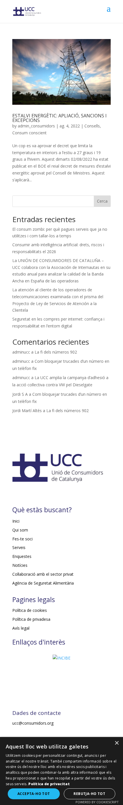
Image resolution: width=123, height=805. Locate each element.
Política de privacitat (49, 783)
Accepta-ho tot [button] (33, 793)
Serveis (18, 547)
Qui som (20, 530)
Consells (92, 126)
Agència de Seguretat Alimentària (43, 583)
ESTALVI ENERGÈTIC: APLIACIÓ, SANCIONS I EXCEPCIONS (59, 117)
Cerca (102, 201)
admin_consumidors (36, 126)
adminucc (21, 352)
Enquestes (21, 556)
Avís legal (20, 628)
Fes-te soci (22, 539)
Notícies (19, 565)
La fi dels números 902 (56, 352)
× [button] (116, 743)
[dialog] (61, 771)
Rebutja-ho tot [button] (89, 793)
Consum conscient (29, 132)
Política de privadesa (31, 619)
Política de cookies (29, 610)
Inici (15, 521)
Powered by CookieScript (97, 802)
